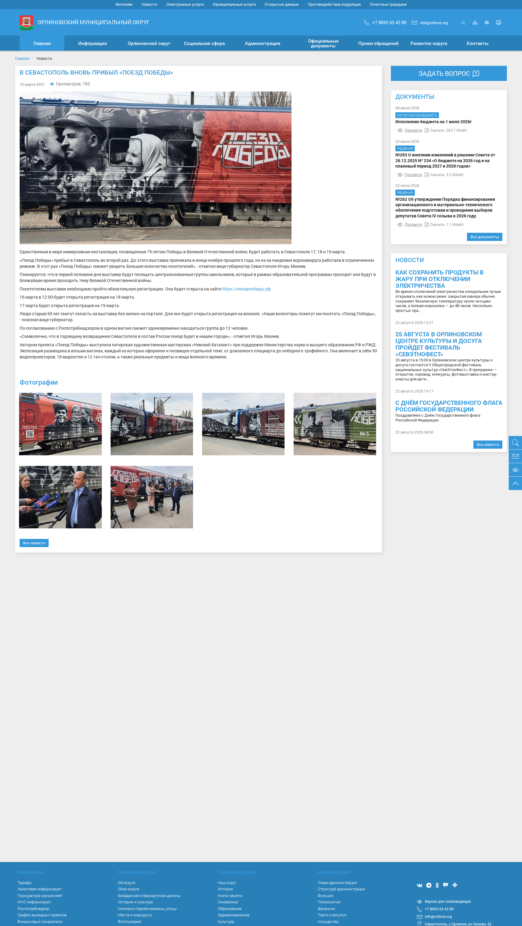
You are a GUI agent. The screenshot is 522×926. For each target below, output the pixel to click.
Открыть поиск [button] (463, 25)
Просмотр (413, 130)
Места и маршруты (135, 915)
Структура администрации (341, 889)
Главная (22, 58)
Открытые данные (282, 4)
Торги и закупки (332, 915)
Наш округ (227, 882)
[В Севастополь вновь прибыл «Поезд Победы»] (60, 424)
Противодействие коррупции (334, 4)
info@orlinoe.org (434, 22)
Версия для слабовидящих (448, 901)
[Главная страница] (26, 23)
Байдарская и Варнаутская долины (149, 895)
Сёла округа (128, 889)
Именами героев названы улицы (147, 908)
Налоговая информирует (40, 889)
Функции (325, 895)
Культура (226, 921)
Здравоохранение (234, 915)
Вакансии (326, 908)
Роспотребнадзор (33, 908)
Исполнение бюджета (417, 115)
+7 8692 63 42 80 (389, 22)
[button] (92, 43)
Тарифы (25, 882)
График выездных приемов (42, 915)
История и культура (135, 902)
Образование (230, 908)
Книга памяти (230, 895)
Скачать (437, 130)
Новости (149, 4)
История (225, 889)
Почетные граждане (388, 4)
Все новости (34, 543)
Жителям (124, 4)
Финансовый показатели (40, 921)
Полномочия (329, 902)
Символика (228, 902)
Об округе (126, 882)
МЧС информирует (34, 902)
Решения (405, 148)
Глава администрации (337, 882)
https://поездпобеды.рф (246, 289)
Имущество (328, 921)
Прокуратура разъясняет (40, 895)
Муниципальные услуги (234, 4)
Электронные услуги (185, 4)
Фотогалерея (129, 921)
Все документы (484, 236)
